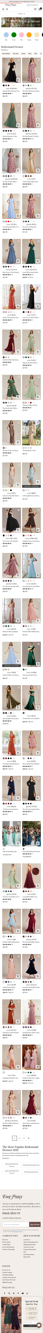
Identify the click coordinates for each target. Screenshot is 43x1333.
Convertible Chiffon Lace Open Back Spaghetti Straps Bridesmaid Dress (31, 897)
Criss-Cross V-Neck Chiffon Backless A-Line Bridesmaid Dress (30, 318)
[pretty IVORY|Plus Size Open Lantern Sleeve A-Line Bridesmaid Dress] (31, 788)
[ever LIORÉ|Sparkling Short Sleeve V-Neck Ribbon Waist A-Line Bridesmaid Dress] (31, 1012)
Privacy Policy (6, 1242)
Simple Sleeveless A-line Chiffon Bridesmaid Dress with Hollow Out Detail (11, 136)
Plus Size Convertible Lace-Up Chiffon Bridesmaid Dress (11, 897)
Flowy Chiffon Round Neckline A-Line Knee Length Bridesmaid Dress (31, 764)
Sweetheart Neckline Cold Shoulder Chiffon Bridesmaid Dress (11, 1078)
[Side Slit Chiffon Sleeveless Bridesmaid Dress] (11, 342)
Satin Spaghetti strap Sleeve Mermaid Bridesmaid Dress (31, 496)
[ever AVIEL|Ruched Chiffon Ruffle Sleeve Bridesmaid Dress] (31, 611)
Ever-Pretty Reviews (8, 1247)
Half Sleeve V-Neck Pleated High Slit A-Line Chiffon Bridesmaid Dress (10, 1033)
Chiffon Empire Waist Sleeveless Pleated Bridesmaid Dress (11, 987)
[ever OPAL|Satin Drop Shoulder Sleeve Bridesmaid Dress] (11, 475)
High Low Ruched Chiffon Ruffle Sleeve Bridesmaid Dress (30, 363)
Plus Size (15, 53)
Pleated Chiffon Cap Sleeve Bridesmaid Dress (10, 675)
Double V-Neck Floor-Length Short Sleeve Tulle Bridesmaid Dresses (31, 1078)
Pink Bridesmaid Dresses (31, 1172)
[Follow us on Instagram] (13, 1293)
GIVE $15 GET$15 (7, 1275)
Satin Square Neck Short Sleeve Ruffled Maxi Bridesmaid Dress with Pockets (30, 675)
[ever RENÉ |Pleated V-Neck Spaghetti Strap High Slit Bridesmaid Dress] (11, 611)
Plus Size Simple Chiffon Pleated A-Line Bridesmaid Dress (10, 182)
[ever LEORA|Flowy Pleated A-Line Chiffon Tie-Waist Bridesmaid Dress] (31, 565)
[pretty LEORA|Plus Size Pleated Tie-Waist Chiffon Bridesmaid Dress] (31, 115)
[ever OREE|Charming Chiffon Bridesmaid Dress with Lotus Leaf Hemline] (11, 743)
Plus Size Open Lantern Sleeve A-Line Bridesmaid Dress (31, 809)
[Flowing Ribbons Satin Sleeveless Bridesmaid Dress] (31, 432)
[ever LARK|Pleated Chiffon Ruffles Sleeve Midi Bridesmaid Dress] (11, 921)
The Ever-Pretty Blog (8, 1249)
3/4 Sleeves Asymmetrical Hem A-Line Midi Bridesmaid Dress (11, 809)
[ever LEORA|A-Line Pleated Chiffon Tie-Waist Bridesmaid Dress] (11, 206)
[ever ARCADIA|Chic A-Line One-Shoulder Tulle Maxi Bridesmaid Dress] (11, 520)
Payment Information (30, 1249)
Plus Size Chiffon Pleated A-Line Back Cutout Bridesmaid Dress (11, 1123)
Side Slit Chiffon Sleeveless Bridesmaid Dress (10, 360)
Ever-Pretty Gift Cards (9, 1280)
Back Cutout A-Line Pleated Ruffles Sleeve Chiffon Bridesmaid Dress (11, 272)
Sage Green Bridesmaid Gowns (9, 852)
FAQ (25, 1252)
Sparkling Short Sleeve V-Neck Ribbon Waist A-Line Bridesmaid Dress (31, 1033)
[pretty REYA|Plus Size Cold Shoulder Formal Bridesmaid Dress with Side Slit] (31, 206)
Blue (30, 53)
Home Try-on (6, 1270)
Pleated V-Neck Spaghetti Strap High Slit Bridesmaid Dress (10, 632)
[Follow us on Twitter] (9, 1293)
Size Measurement (29, 1254)
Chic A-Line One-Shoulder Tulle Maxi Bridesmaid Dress (11, 541)
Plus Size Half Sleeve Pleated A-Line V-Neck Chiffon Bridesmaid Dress (31, 91)
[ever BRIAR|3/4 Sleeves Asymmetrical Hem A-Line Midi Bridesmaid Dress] (11, 788)
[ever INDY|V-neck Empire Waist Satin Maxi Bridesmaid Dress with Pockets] (31, 161)
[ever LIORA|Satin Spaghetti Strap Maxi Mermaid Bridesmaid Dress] (11, 697)
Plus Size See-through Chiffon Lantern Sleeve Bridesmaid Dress (11, 586)
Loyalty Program (7, 1272)
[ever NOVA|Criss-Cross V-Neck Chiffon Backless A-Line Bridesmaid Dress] (31, 296)
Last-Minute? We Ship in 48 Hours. (21, 1)
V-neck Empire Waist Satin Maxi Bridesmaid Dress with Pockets (31, 182)
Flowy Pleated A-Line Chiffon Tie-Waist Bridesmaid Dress (31, 586)
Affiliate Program (7, 1282)
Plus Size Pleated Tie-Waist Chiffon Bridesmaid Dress (30, 136)
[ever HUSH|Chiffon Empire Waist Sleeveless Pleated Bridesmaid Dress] (11, 966)
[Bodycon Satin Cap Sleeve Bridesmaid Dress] (11, 432)
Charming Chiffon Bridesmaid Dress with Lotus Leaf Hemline (11, 764)
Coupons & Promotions (9, 1277)
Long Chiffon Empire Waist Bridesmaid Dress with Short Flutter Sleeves (31, 272)
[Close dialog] (41, 1297)
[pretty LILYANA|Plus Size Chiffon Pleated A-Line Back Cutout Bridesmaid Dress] (11, 1102)
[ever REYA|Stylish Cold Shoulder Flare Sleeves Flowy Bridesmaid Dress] (11, 296)
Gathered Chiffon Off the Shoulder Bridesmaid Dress (30, 405)
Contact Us (27, 1239)
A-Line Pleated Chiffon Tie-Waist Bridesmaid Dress (10, 227)
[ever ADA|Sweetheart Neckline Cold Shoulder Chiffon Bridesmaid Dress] (11, 1057)
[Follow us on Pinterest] (18, 1293)
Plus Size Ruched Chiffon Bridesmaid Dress (10, 408)
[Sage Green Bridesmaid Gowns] (11, 833)
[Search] (7, 9)
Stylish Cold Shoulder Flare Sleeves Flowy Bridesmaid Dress (10, 318)
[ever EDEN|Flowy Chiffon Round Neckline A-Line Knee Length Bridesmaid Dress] (31, 743)
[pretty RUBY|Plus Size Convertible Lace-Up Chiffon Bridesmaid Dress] (11, 876)
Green (23, 53)
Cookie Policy (6, 1244)
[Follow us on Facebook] (4, 1293)
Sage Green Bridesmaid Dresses (12, 1172)
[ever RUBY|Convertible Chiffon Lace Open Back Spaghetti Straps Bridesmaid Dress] (31, 876)
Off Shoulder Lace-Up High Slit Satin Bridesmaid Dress (31, 719)
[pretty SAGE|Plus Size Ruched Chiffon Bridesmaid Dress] (11, 387)
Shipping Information (30, 1244)
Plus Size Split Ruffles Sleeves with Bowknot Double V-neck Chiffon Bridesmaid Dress (31, 942)
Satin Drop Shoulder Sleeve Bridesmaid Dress (11, 496)
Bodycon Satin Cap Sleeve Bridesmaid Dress (10, 451)
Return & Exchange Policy (31, 1242)
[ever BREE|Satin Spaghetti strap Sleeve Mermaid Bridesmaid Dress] (31, 475)
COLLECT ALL (31, 1325)
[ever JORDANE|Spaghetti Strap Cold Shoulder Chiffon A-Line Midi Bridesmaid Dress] (31, 520)
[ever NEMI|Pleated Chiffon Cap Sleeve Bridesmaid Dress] (11, 654)
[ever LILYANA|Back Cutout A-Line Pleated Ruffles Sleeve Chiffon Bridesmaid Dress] (11, 251)
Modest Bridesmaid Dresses (31, 1165)
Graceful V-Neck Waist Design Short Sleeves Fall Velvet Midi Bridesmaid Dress (31, 987)
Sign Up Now (35, 1224)
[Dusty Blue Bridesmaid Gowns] (31, 833)
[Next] (28, 1138)
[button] (19, 60)
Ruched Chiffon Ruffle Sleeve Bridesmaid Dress (31, 632)
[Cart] (39, 9)
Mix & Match (6, 53)
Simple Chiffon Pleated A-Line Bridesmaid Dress (11, 91)
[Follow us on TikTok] (27, 1293)
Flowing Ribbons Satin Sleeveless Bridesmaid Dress (31, 451)
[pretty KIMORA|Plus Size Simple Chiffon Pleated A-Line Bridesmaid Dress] (11, 161)
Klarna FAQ (27, 1257)
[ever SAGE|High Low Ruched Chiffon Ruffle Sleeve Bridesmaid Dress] (31, 342)
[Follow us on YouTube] (22, 1293)
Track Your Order (29, 1247)
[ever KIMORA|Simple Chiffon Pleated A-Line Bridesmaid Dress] (11, 70)
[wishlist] (35, 9)
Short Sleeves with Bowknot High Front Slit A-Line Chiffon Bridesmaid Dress (31, 1123)
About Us (5, 1239)
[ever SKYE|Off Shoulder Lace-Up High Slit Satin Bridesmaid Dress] (31, 697)
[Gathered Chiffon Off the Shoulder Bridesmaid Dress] (31, 387)
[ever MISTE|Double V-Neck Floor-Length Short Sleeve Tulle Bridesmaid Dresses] (31, 1057)
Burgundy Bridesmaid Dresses (12, 1165)
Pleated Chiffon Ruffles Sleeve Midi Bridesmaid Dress (11, 942)
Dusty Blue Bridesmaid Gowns (31, 851)
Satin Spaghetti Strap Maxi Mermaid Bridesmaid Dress (11, 719)
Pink (35, 53)
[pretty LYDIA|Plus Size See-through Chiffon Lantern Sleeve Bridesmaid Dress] (11, 565)
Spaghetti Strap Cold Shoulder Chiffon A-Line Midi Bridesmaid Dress (31, 541)
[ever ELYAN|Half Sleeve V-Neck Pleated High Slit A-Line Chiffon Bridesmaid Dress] (11, 1012)
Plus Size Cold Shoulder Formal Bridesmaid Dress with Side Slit (31, 227)
